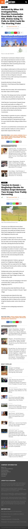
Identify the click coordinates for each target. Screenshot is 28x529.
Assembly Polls (21, 135)
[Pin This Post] (15, 32)
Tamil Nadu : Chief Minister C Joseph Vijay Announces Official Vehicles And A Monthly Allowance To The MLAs (18, 173)
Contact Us (4, 473)
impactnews (4, 137)
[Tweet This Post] (9, 32)
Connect (3, 476)
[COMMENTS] (21, 32)
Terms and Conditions (7, 468)
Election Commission (19, 136)
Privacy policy (4, 470)
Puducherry (16, 137)
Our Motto (4, 474)
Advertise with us (5, 471)
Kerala (11, 137)
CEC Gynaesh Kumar (6, 136)
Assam (15, 135)
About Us (3, 467)
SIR (22, 137)
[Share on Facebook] (6, 32)
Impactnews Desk (12, 26)
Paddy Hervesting (11, 318)
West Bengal (8, 138)
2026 (11, 135)
